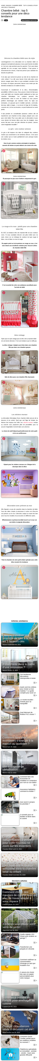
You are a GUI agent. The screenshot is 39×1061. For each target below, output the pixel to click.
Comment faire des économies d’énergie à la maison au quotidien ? (18, 740)
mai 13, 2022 (12, 772)
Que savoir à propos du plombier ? (27, 803)
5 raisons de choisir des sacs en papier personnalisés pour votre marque (27, 975)
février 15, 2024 (13, 670)
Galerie (19, 161)
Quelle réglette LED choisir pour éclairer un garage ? (28, 936)
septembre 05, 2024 (14, 644)
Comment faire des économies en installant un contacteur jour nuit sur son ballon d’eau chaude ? (28, 780)
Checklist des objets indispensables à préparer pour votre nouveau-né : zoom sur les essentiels (18, 841)
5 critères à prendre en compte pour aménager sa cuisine (19, 1000)
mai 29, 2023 (16, 1032)
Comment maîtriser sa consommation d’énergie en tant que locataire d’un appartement (28, 963)
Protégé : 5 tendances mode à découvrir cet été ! (18, 1028)
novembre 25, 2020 (19, 875)
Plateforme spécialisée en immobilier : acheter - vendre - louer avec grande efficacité (28, 1052)
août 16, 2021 (17, 849)
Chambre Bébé (7, 849)
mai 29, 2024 (14, 930)
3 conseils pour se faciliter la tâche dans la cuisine (27, 816)
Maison (8, 5)
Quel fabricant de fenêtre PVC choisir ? (27, 713)
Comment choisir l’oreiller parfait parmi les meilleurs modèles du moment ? (28, 1039)
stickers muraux (28, 422)
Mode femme (7, 1032)
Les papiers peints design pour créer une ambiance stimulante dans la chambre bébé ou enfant (19, 867)
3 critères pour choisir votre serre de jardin (19, 926)
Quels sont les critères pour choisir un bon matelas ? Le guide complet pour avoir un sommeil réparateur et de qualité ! (28, 692)
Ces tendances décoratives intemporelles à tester (28, 676)
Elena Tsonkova (26, 20)
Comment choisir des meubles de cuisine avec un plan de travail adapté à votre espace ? (19, 897)
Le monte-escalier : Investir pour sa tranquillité (27, 701)
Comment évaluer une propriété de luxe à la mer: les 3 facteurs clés (18, 638)
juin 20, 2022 (12, 747)
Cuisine (5, 904)
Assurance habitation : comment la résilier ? (28, 790)
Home (3, 5)
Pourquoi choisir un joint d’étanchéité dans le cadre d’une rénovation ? (19, 664)
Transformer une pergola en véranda (27, 948)
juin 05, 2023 (12, 1006)
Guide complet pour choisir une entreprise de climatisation (19, 766)
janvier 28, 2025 (13, 904)
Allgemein (6, 930)
